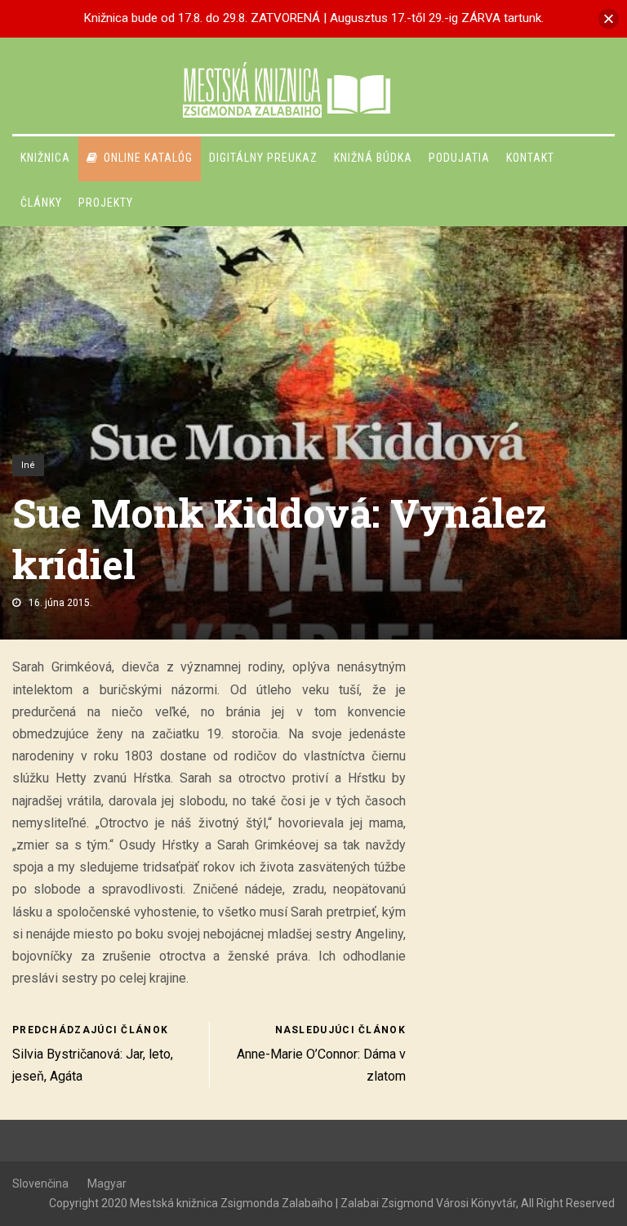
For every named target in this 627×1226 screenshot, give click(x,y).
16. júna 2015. (60, 603)
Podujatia (459, 157)
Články (41, 202)
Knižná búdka (373, 157)
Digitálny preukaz (263, 157)
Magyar (107, 1183)
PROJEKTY (105, 202)
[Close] (608, 18)
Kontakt (530, 157)
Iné (28, 465)
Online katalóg (148, 157)
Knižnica (45, 157)
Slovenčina (40, 1183)
